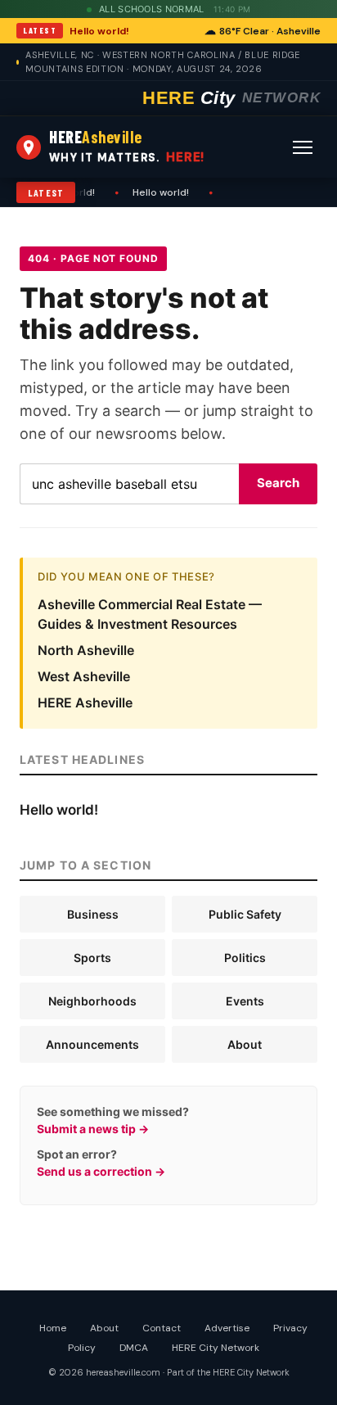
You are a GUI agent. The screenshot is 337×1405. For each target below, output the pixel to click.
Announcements (92, 1044)
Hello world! (99, 31)
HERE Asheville (85, 702)
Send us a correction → (101, 1171)
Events (245, 1001)
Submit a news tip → (93, 1129)
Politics (245, 958)
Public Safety (245, 914)
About (244, 1044)
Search (278, 482)
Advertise (226, 1328)
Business (93, 914)
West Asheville (84, 676)
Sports (92, 958)
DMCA (133, 1347)
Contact (161, 1328)
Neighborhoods (92, 1001)
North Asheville (86, 650)
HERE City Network (215, 1347)
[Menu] (303, 147)
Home (52, 1328)
